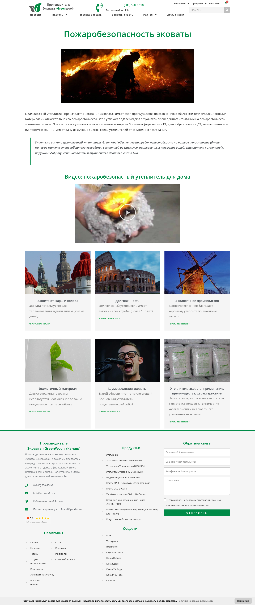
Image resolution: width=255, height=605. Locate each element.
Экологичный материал (58, 388)
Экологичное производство (197, 301)
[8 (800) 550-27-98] (99, 7)
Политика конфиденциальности (195, 601)
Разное (148, 14)
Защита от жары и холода (57, 301)
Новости (35, 14)
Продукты (56, 14)
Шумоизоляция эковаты (127, 388)
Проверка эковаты (90, 14)
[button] (127, 213)
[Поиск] (227, 10)
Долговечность (127, 301)
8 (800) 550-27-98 (133, 5)
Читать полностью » (39, 323)
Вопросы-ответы (123, 14)
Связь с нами (175, 14)
